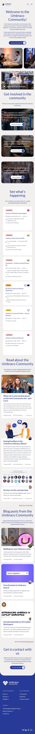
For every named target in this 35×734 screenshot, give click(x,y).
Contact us (6, 713)
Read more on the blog (25, 505)
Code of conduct (24, 699)
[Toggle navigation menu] (31, 4)
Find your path (16, 151)
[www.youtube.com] (23, 730)
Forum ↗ (5, 694)
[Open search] (28, 4)
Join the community (16, 43)
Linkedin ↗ (6, 699)
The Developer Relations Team (11, 708)
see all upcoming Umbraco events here (19, 202)
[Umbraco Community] (6, 4)
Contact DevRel (16, 667)
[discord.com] (31, 730)
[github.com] (29, 730)
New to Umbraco (16, 124)
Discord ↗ (6, 696)
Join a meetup (16, 177)
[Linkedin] (26, 730)
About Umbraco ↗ (8, 711)
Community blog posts (27, 641)
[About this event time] (27, 216)
